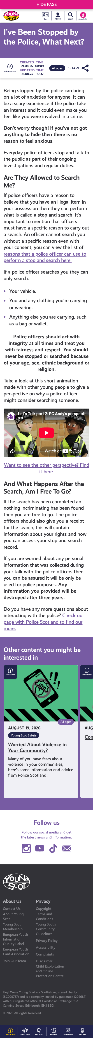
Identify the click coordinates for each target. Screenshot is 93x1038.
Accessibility (45, 947)
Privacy (43, 901)
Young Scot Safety (24, 735)
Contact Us (12, 908)
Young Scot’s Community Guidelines (46, 929)
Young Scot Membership (13, 926)
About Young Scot (13, 916)
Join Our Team (14, 961)
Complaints (45, 954)
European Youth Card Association (16, 951)
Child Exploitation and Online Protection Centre (50, 971)
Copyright (43, 908)
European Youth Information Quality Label (15, 939)
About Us (12, 901)
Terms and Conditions (44, 916)
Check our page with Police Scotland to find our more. (44, 622)
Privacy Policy (47, 940)
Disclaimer (44, 961)
